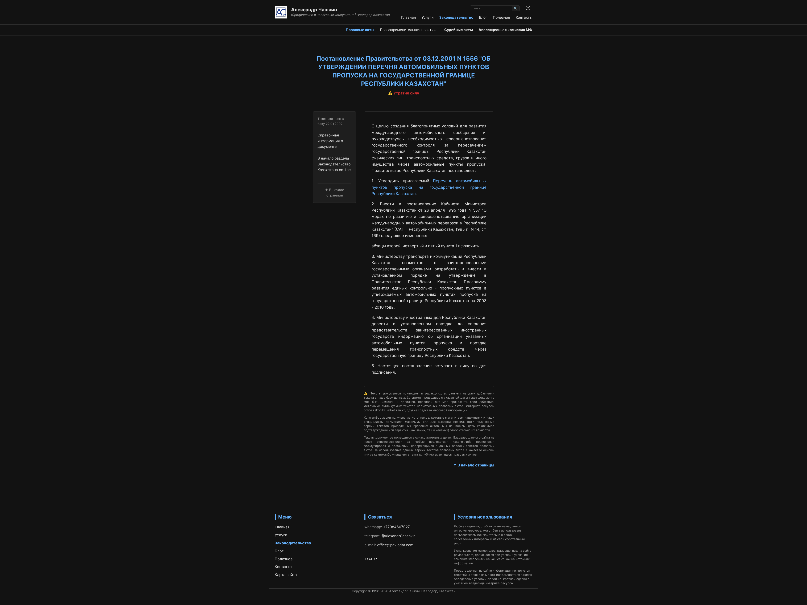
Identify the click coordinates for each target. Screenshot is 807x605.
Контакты (524, 17)
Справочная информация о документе (330, 141)
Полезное (501, 17)
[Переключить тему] (527, 8)
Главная (408, 17)
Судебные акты (458, 30)
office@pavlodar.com (395, 545)
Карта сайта (286, 574)
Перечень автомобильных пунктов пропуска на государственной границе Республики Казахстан (429, 187)
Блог (483, 17)
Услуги (428, 17)
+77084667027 (396, 527)
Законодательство (456, 17)
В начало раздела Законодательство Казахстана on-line (334, 164)
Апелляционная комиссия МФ (505, 30)
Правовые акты (360, 30)
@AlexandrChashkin (398, 536)
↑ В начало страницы (473, 465)
